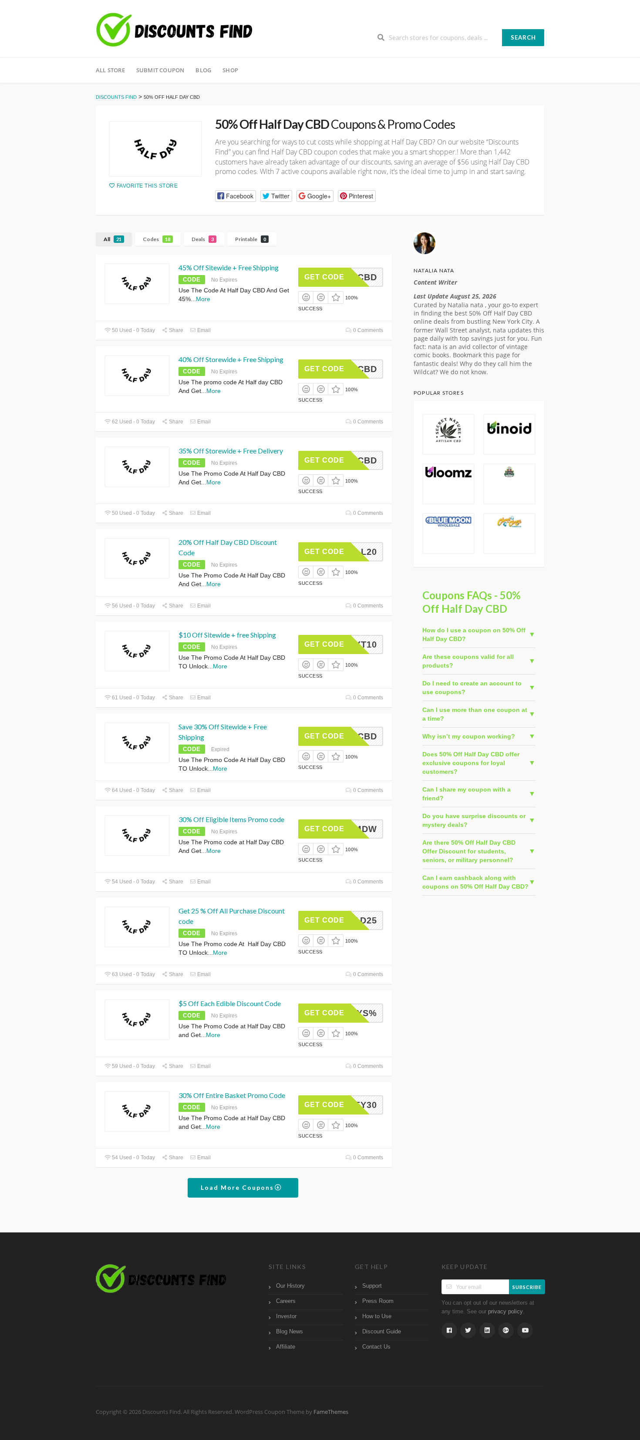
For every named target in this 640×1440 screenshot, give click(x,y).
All (112, 239)
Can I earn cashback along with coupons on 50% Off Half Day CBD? (475, 882)
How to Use (376, 1316)
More (203, 298)
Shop (230, 70)
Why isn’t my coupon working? (468, 736)
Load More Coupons (238, 1187)
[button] (235, 196)
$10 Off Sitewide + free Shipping (227, 635)
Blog (203, 70)
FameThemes (330, 1412)
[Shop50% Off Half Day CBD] (155, 149)
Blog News (289, 1332)
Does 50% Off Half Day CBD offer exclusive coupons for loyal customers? (470, 763)
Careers (286, 1301)
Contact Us (376, 1347)
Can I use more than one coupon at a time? (474, 714)
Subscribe (527, 1287)
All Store (110, 70)
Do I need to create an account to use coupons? (472, 687)
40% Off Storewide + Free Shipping (231, 359)
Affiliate (285, 1347)
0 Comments (367, 330)
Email (203, 330)
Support (372, 1286)
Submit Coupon (160, 70)
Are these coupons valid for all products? (468, 661)
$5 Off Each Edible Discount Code (230, 1003)
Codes (156, 239)
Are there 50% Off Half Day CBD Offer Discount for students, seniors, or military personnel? (468, 851)
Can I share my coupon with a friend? (466, 794)
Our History (290, 1286)
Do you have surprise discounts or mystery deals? (473, 820)
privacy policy (505, 1312)
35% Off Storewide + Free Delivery (231, 450)
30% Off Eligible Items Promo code (231, 819)
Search (523, 37)
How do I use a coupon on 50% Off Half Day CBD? (473, 634)
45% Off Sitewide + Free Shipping (229, 267)
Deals (203, 239)
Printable (250, 239)
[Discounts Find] (174, 30)
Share (175, 330)
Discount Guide (381, 1332)
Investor (286, 1316)
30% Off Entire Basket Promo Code (232, 1095)
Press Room (378, 1301)
